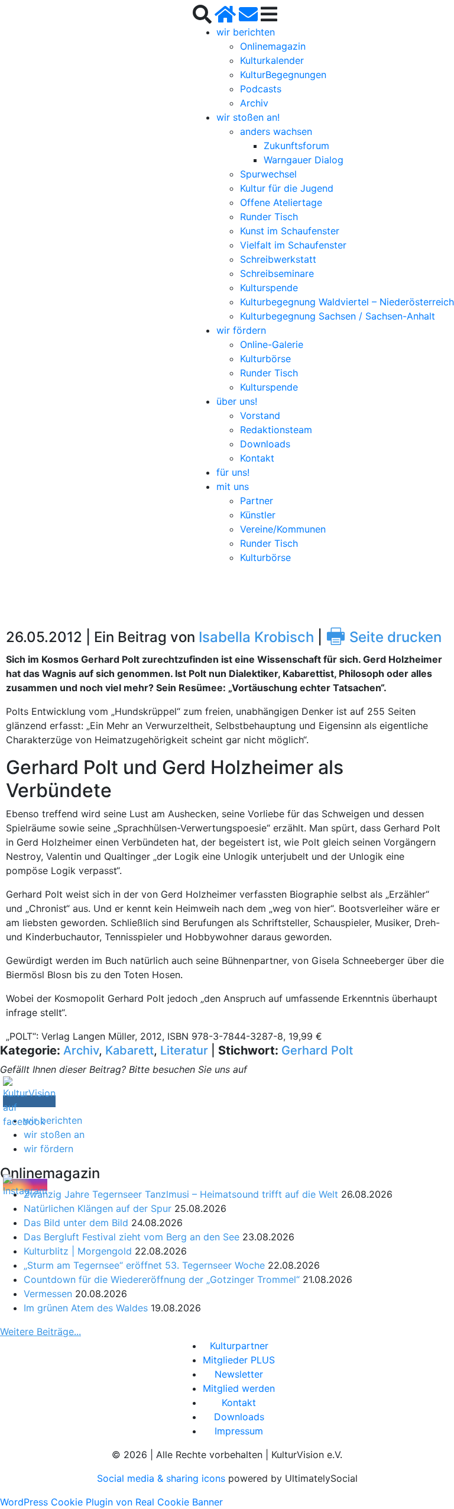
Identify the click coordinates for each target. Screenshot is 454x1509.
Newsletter (239, 1374)
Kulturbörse (265, 359)
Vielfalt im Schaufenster (293, 245)
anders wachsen (276, 131)
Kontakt (257, 458)
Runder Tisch (269, 217)
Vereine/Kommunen (283, 529)
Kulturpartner (239, 1346)
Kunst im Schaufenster (289, 231)
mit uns (232, 486)
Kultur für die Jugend (286, 188)
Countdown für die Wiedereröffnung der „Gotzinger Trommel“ (162, 1279)
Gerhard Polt (317, 1050)
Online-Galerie (271, 344)
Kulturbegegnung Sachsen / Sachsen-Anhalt (337, 316)
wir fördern (241, 330)
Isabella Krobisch (256, 637)
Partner (256, 501)
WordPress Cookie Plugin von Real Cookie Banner (111, 1502)
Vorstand (260, 415)
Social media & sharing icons (162, 1478)
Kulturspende (269, 288)
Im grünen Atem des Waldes (86, 1308)
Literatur (184, 1050)
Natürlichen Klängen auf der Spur (97, 1208)
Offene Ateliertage (281, 202)
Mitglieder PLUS (239, 1360)
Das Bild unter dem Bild (76, 1223)
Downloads (265, 444)
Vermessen (48, 1294)
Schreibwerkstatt (278, 259)
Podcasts (260, 89)
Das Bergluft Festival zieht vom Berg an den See (131, 1237)
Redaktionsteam (276, 430)
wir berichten (245, 32)
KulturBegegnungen (283, 74)
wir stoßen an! (248, 117)
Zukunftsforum (296, 145)
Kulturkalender (272, 60)
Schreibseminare (277, 273)
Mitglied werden (239, 1388)
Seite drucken (384, 637)
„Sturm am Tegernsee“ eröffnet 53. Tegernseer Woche (144, 1265)
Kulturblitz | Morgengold (78, 1251)
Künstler (257, 515)
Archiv (254, 103)
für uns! (232, 472)
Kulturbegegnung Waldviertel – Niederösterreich (347, 302)
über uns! (236, 401)
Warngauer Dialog (303, 160)
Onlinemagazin (273, 46)
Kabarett (129, 1050)
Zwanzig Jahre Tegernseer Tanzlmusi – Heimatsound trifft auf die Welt (181, 1194)
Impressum (239, 1431)
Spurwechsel (268, 174)
